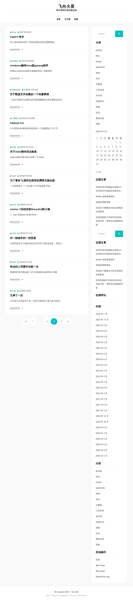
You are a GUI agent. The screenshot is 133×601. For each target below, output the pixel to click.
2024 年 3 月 (101, 376)
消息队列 (100, 101)
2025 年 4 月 (101, 342)
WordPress (83, 595)
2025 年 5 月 (101, 336)
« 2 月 (98, 172)
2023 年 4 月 (101, 382)
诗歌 (98, 124)
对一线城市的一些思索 (23, 238)
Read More (15, 49)
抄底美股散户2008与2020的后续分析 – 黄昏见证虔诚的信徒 (109, 221)
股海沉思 (100, 118)
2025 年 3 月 (101, 348)
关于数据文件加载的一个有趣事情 (29, 94)
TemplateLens (64, 595)
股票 (76, 19)
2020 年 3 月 (101, 456)
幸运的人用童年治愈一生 (24, 266)
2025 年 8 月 (101, 331)
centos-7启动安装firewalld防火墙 (30, 209)
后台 (98, 78)
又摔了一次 (16, 295)
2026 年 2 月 (101, 314)
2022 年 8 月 (101, 387)
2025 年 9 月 (101, 325)
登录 (98, 559)
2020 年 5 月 (101, 444)
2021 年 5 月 (101, 410)
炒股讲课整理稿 (103, 202)
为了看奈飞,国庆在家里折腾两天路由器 (32, 180)
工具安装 (100, 90)
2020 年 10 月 (102, 422)
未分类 (99, 95)
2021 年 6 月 (101, 405)
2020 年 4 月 (101, 450)
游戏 (98, 107)
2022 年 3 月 (101, 393)
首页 (59, 19)
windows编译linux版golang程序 (29, 65)
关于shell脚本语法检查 (23, 151)
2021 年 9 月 (101, 399)
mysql (98, 61)
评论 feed (100, 571)
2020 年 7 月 (101, 433)
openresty (16, 90)
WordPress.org (102, 576)
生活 (14, 176)
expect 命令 (17, 36)
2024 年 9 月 (101, 354)
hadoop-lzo (17, 123)
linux (14, 32)
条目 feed (100, 565)
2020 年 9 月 (101, 427)
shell (14, 147)
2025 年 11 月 (102, 319)
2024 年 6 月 (101, 359)
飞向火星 (66, 6)
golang (15, 61)
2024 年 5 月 (101, 365)
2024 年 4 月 (101, 371)
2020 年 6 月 (101, 439)
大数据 (15, 118)
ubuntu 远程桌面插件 (105, 196)
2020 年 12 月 (102, 416)
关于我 (67, 19)
